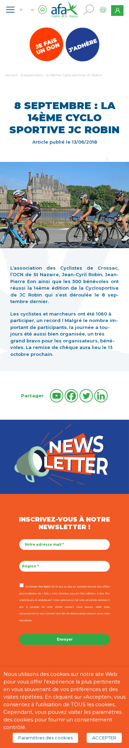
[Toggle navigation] (10, 9)
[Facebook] (71, 395)
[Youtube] (56, 395)
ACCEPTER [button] (104, 737)
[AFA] (64, 9)
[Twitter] (86, 395)
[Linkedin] (101, 395)
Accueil (11, 75)
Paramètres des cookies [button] (45, 737)
